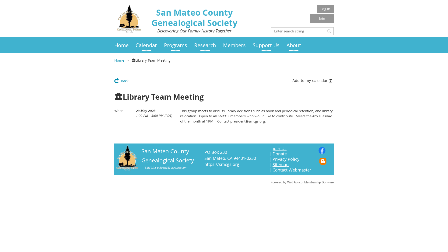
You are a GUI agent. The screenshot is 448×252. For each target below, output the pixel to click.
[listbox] (313, 80)
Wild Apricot (295, 182)
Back (125, 80)
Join (322, 18)
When (118, 110)
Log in (325, 8)
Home (119, 60)
